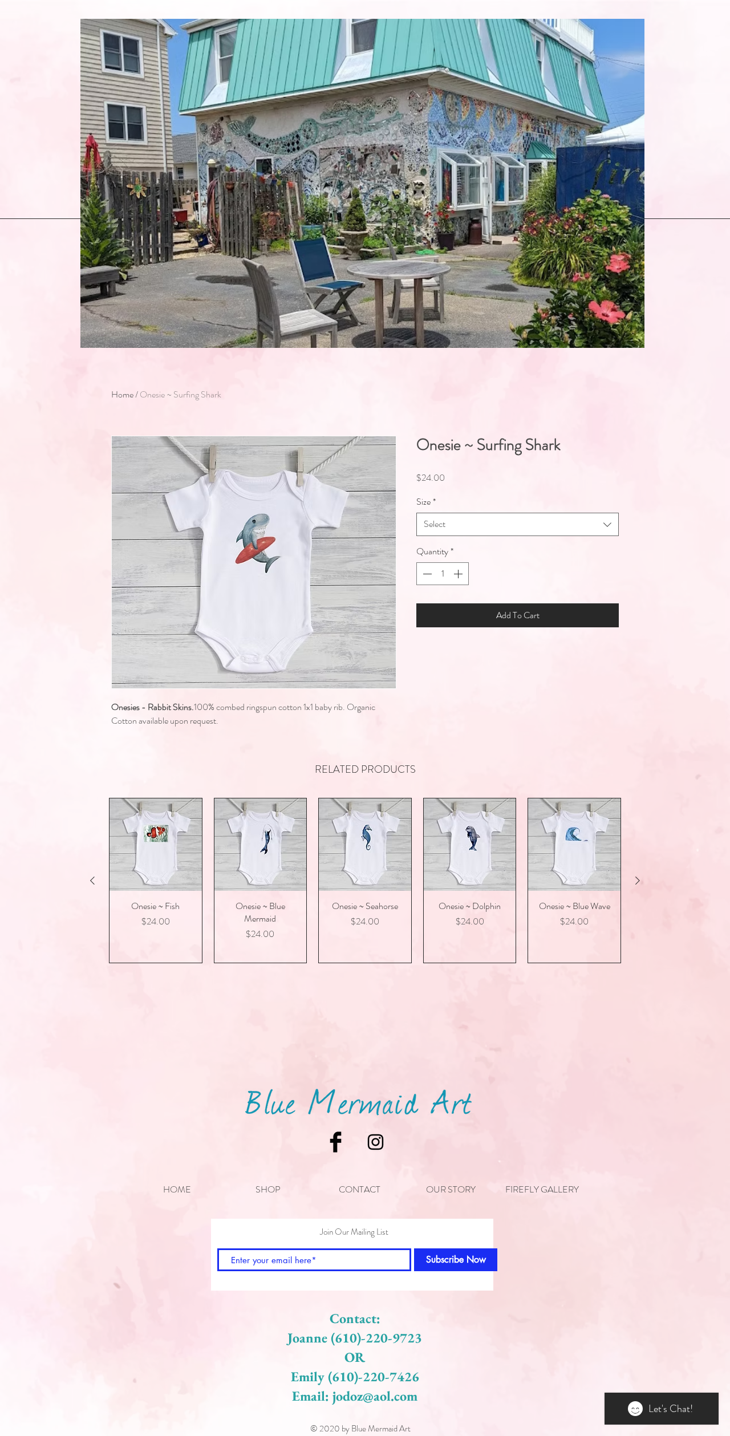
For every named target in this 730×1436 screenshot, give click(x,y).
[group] (365, 880)
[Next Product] (637, 880)
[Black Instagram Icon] (375, 1142)
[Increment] (459, 574)
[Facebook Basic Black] (335, 1142)
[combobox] (517, 524)
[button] (268, 1189)
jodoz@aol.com (374, 1396)
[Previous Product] (92, 880)
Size (426, 502)
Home (122, 394)
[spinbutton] (442, 574)
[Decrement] (426, 574)
